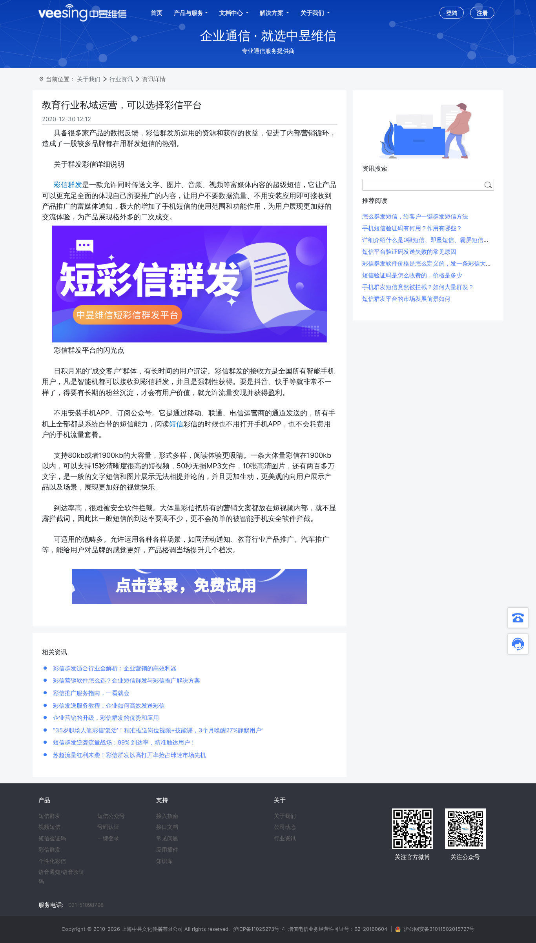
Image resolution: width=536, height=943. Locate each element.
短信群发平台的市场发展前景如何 (406, 298)
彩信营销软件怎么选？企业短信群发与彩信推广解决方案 (125, 680)
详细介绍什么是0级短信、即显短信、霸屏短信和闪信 (431, 240)
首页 (156, 12)
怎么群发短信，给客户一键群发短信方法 (415, 216)
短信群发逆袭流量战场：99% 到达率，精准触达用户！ (123, 742)
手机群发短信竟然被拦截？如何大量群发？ (418, 287)
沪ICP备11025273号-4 (259, 929)
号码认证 (108, 827)
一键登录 (108, 838)
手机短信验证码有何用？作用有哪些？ (412, 228)
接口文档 (167, 827)
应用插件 (167, 850)
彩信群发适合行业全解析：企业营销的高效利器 (114, 668)
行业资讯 (121, 79)
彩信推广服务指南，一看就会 (90, 693)
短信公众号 (111, 816)
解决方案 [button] (272, 12)
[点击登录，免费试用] (189, 586)
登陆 (451, 12)
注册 (482, 12)
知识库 (164, 861)
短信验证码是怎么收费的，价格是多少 (412, 275)
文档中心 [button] (231, 12)
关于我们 (88, 79)
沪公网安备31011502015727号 (439, 929)
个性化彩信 (52, 861)
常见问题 (167, 838)
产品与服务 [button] (188, 12)
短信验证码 (52, 838)
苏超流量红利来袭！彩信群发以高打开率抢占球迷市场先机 (128, 755)
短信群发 (49, 816)
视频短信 (49, 827)
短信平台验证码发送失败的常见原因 (409, 251)
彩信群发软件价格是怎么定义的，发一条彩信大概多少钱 (435, 263)
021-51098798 (86, 905)
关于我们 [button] (313, 12)
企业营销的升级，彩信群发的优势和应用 (105, 717)
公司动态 (285, 827)
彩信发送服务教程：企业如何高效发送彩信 (108, 705)
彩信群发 (49, 850)
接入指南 (167, 816)
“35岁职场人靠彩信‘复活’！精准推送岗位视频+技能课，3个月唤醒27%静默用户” (157, 730)
